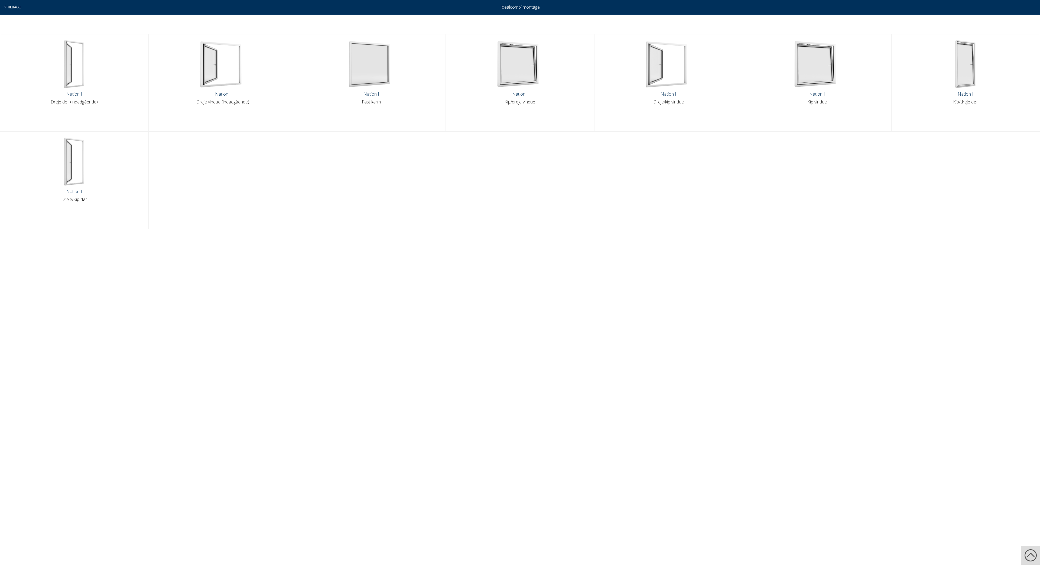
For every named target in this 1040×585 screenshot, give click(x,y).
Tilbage (14, 7)
